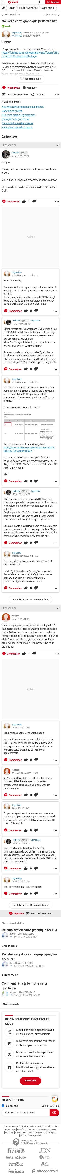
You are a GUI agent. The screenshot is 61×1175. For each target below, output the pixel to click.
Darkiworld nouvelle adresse (17, 123)
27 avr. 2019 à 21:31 (20, 156)
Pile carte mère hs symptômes (18, 115)
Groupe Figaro (50, 1132)
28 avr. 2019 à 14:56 (20, 727)
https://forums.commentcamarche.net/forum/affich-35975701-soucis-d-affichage (30, 54)
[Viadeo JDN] (44, 1164)
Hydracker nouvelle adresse (17, 127)
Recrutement (10, 1129)
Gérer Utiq (9, 1132)
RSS (24, 1132)
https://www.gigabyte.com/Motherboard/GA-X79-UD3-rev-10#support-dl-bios (29, 449)
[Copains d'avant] (16, 1164)
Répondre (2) (13, 87)
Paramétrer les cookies (46, 1129)
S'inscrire (30, 1080)
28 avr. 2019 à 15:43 (20, 808)
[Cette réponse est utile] (24, 201)
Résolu (8, 26)
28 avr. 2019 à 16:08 (20, 881)
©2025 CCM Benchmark (30, 1135)
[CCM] (13, 2)
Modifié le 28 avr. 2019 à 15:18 (25, 773)
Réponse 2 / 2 (9, 608)
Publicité (46, 1126)
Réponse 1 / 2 (9, 145)
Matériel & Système (28, 7)
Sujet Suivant (50, 14)
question (55, 2)
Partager (39, 94)
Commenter (13, 201)
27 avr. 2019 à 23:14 (20, 619)
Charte (18, 1132)
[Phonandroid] (44, 1171)
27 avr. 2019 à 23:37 (21, 324)
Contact (55, 1126)
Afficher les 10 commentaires (32, 599)
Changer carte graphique (15, 119)
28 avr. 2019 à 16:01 (21, 494)
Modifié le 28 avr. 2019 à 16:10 (25, 556)
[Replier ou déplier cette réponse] (57, 145)
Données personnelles (26, 1129)
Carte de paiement (12, 111)
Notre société (35, 1126)
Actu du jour (11, 1105)
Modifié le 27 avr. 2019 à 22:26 (25, 275)
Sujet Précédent (12, 14)
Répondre (18, 913)
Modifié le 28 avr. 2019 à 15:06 (25, 382)
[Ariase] (16, 1171)
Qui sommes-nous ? (11, 1126)
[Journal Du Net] (44, 1150)
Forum (12, 7)
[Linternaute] (16, 1157)
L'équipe (24, 1126)
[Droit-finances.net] (44, 1157)
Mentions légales (35, 1132)
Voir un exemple (50, 1105)
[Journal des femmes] (16, 1150)
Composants (48, 7)
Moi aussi (32, 87)
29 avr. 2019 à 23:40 (31, 35)
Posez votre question (17, 94)
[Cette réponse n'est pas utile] (34, 201)
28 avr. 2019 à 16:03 (21, 843)
